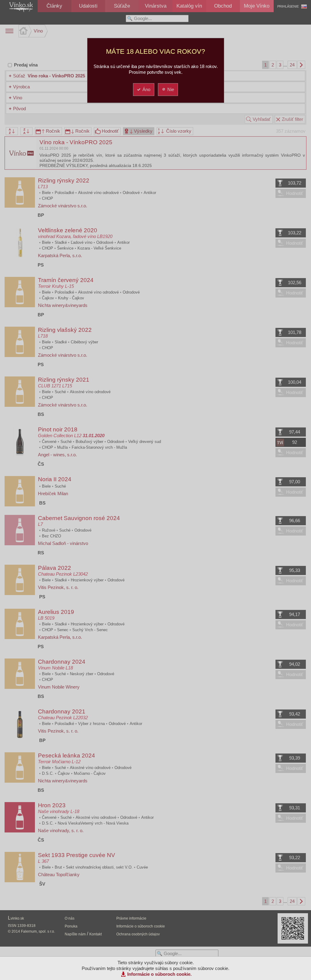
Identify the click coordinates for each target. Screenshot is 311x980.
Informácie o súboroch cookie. (159, 974)
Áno (146, 89)
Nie (170, 89)
